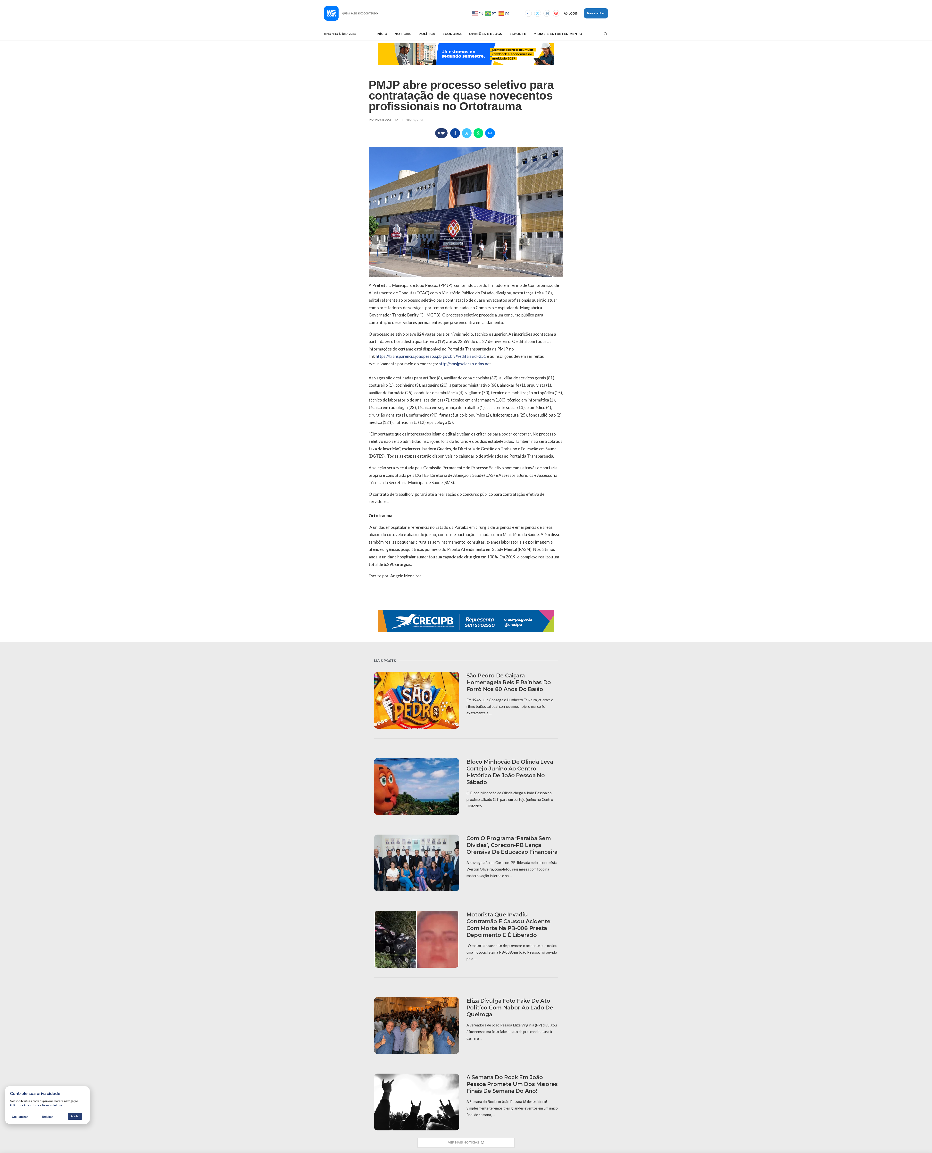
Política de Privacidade (24, 1105)
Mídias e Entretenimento (557, 34)
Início (382, 34)
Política (427, 34)
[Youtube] (556, 13)
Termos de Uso (52, 1105)
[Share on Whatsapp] (478, 133)
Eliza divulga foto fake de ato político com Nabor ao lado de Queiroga (509, 1008)
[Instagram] (546, 13)
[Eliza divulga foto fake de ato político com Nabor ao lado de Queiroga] (416, 1025)
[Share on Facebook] (455, 133)
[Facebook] (528, 13)
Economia (452, 34)
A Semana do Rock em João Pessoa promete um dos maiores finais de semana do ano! (512, 1084)
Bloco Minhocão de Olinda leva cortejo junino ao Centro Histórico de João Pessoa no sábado (509, 772)
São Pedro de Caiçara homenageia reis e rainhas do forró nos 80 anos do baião (508, 682)
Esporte (517, 34)
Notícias (403, 34)
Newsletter (596, 13)
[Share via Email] (490, 133)
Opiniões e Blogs (485, 34)
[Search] (605, 34)
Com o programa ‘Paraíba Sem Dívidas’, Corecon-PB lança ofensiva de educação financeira (512, 845)
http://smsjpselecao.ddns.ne (464, 363)
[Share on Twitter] (467, 133)
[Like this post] (443, 133)
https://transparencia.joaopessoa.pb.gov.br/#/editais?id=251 (431, 356)
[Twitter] (537, 13)
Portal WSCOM (387, 120)
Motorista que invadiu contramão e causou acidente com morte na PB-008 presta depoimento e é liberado (508, 924)
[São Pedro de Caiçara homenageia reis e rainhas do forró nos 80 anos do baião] (416, 700)
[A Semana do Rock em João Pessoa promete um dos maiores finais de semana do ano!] (416, 1102)
